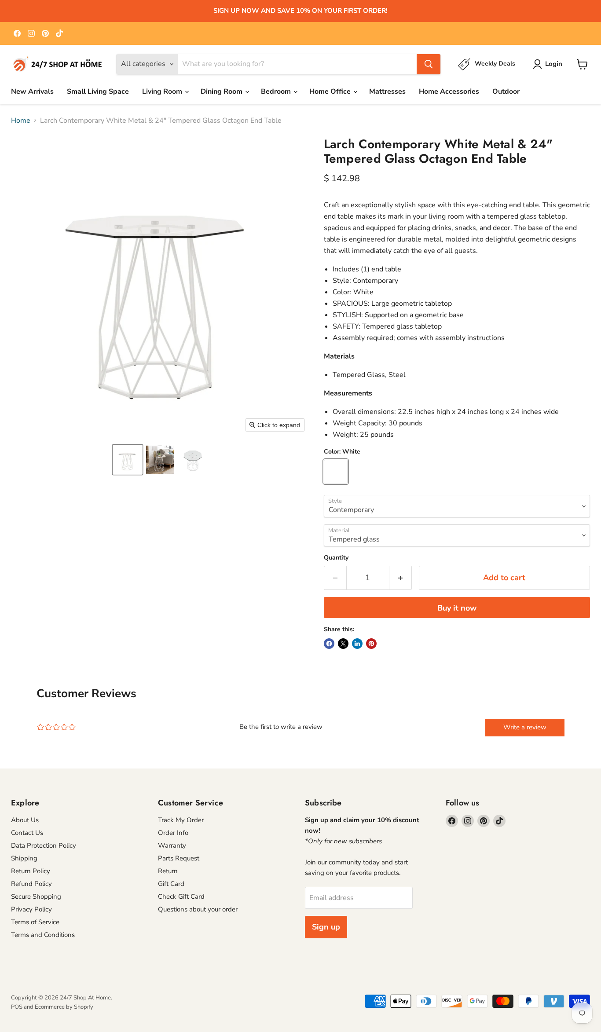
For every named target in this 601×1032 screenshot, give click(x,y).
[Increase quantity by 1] (400, 578)
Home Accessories (449, 91)
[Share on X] (343, 643)
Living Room (163, 91)
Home (20, 120)
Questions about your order (198, 909)
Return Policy (30, 871)
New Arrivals (32, 91)
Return (168, 871)
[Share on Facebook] (329, 643)
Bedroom (277, 91)
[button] (128, 460)
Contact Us (27, 832)
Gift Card (171, 883)
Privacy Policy (31, 909)
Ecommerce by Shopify (64, 1007)
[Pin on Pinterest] (371, 643)
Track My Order (181, 820)
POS (16, 1007)
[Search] (428, 64)
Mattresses (387, 91)
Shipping (24, 858)
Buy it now (456, 608)
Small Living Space (98, 91)
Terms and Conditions (43, 934)
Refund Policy (31, 883)
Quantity (336, 557)
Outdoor (506, 91)
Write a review (524, 727)
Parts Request (178, 858)
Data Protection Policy (43, 845)
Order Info (173, 832)
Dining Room (222, 91)
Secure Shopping (36, 896)
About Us (25, 820)
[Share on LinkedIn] (357, 643)
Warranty (172, 845)
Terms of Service (35, 922)
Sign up (326, 927)
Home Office (330, 91)
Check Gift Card (181, 896)
